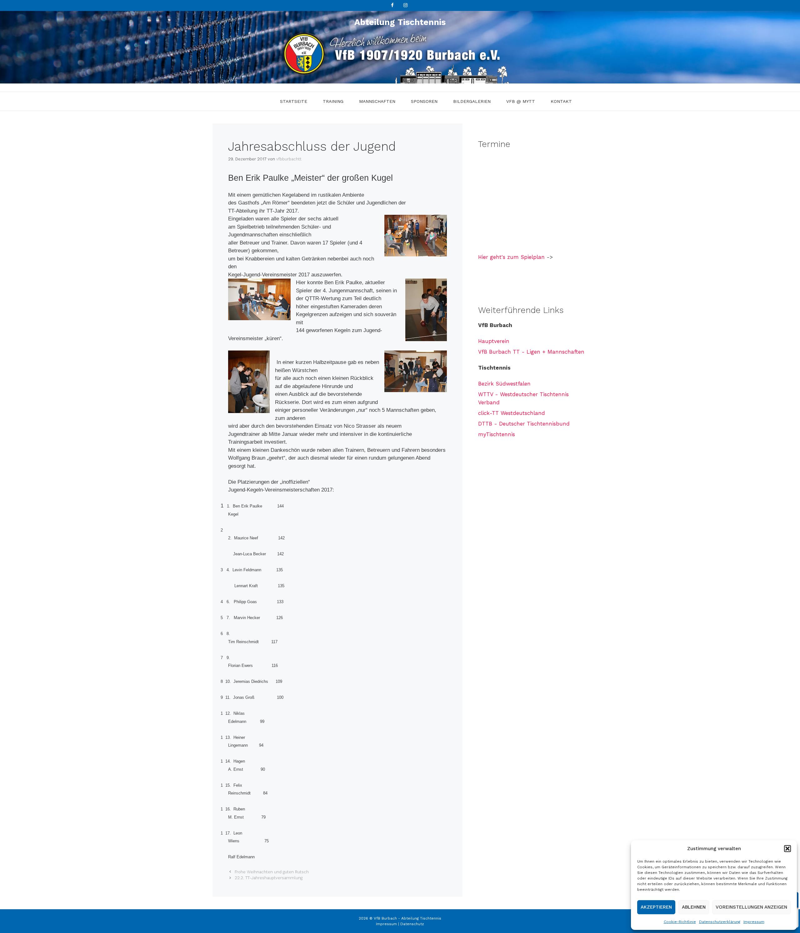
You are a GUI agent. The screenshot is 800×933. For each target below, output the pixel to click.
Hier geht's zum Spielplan (511, 257)
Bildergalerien (472, 101)
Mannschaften (377, 101)
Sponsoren (424, 101)
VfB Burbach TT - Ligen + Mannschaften (531, 352)
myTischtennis (496, 434)
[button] (787, 848)
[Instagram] (405, 5)
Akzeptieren (656, 907)
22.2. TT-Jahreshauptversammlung (268, 877)
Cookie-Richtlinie (680, 922)
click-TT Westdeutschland (511, 413)
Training (333, 101)
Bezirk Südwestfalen (504, 384)
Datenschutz (412, 924)
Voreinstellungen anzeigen (751, 907)
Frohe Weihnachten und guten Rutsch (272, 872)
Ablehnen (694, 907)
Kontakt (561, 101)
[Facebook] (392, 5)
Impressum (753, 922)
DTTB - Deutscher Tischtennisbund (524, 424)
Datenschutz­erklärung (719, 922)
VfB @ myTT (520, 101)
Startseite (293, 101)
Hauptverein (493, 341)
